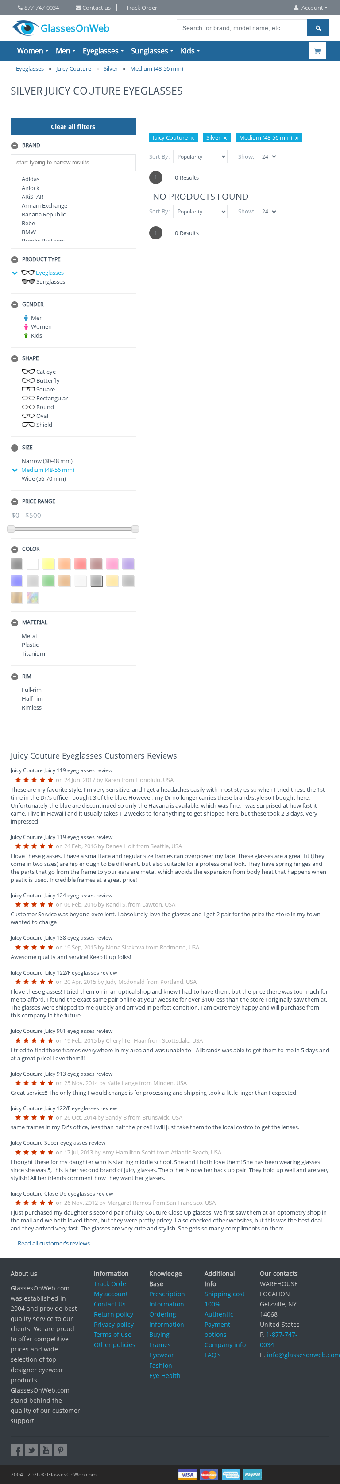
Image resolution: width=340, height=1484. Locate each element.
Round (44, 407)
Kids (188, 51)
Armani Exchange (44, 205)
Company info (225, 1344)
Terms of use (112, 1334)
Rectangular (51, 398)
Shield (43, 425)
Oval (41, 416)
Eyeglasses (101, 51)
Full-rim (32, 690)
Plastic (30, 645)
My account (111, 1294)
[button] (73, 146)
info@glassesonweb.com (303, 1355)
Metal (29, 636)
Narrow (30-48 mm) (47, 461)
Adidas (30, 179)
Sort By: (159, 156)
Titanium (33, 653)
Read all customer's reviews (54, 1243)
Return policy (113, 1314)
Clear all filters (73, 126)
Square (45, 389)
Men (63, 51)
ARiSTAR (32, 197)
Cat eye (45, 372)
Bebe (28, 223)
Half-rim (32, 698)
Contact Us (110, 1304)
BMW (29, 232)
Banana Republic (44, 214)
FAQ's (213, 1355)
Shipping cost (225, 1294)
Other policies (114, 1344)
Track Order (141, 7)
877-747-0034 (41, 7)
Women (30, 51)
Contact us (96, 7)
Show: (246, 156)
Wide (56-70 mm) (44, 478)
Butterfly (47, 380)
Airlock (30, 188)
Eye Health (165, 1375)
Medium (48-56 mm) (47, 470)
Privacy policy (114, 1324)
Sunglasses (149, 51)
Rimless (32, 707)
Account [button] (312, 7)
